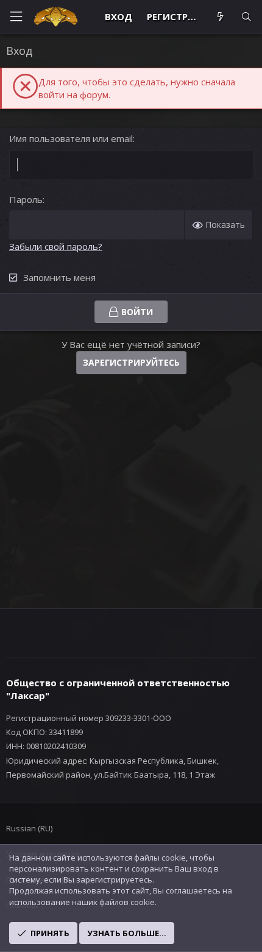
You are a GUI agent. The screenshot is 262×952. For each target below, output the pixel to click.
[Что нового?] (220, 16)
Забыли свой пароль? (55, 246)
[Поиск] (246, 16)
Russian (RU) (29, 828)
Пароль (26, 199)
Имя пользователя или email (71, 138)
